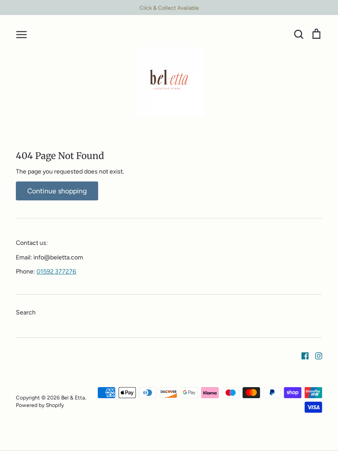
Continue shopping (57, 191)
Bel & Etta (73, 397)
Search (26, 312)
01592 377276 (56, 271)
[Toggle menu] (21, 34)
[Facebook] (302, 355)
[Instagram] (315, 355)
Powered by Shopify (40, 405)
